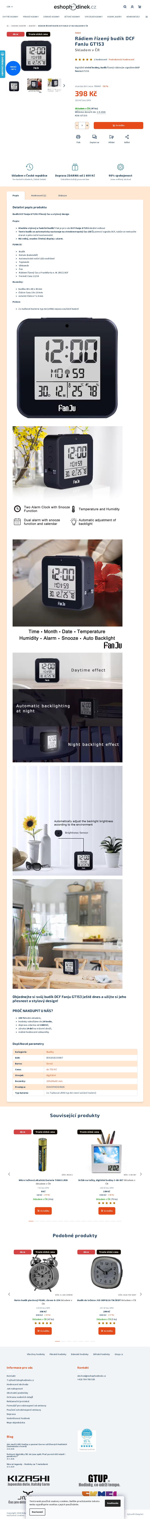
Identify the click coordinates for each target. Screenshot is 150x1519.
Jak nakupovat (15, 1388)
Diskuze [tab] (62, 195)
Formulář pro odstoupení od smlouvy (26, 1405)
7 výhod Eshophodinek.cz (20, 1380)
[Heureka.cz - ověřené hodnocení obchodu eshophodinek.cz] (86, 1440)
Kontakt (11, 1376)
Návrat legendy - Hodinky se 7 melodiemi (27, 1464)
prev (9, 1174)
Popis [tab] (16, 195)
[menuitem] (10, 16)
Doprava (11, 1414)
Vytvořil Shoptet (135, 1514)
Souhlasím (112, 1503)
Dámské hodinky (80, 1354)
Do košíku (120, 125)
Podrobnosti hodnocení (121, 59)
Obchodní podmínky (17, 1393)
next (141, 1174)
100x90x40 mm (54, 1081)
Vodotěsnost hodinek (18, 1418)
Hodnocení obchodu (17, 1384)
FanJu (78, 33)
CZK (8, 6)
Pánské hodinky (58, 1354)
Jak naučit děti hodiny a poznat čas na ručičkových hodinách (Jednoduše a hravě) (37, 1445)
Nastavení (37, 1512)
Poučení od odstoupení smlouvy (24, 1409)
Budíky (50, 1052)
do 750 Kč (51, 1069)
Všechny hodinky (36, 1354)
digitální (51, 1075)
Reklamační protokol (18, 1401)
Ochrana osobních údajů (20, 1397)
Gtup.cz (119, 1354)
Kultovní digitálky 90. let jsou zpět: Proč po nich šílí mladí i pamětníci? (36, 1455)
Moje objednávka (16, 1422)
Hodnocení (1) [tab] (38, 195)
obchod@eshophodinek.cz (91, 1376)
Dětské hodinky (101, 1354)
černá (49, 1063)
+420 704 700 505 (86, 1379)
